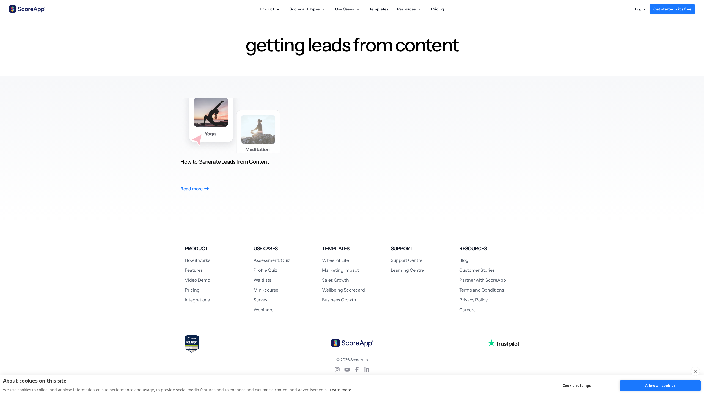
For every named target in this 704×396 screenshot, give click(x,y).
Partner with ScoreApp (482, 280)
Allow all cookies (660, 385)
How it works (197, 260)
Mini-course (266, 290)
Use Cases (344, 9)
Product (267, 9)
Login (640, 9)
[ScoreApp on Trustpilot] (503, 343)
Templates (378, 9)
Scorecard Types (305, 9)
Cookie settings (577, 385)
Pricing (437, 9)
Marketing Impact (340, 270)
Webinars (263, 309)
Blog (463, 260)
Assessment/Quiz (272, 260)
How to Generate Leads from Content (224, 161)
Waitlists (262, 280)
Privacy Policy (473, 299)
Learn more (340, 389)
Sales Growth (335, 280)
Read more (191, 188)
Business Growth (339, 299)
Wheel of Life (335, 260)
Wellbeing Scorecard (343, 290)
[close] (695, 371)
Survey (260, 299)
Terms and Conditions (481, 290)
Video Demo (197, 280)
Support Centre (406, 260)
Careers (467, 309)
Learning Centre (407, 270)
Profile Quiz (265, 270)
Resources (406, 9)
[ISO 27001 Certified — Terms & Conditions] (192, 344)
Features (194, 270)
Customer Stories (477, 270)
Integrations (197, 299)
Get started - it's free (672, 9)
